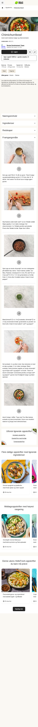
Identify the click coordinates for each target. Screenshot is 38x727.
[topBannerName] (19, 13)
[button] (19, 123)
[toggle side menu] (2, 2)
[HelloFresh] (19, 2)
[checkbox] (2, 41)
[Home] (2, 8)
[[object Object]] (30, 52)
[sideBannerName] (19, 100)
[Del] (35, 52)
